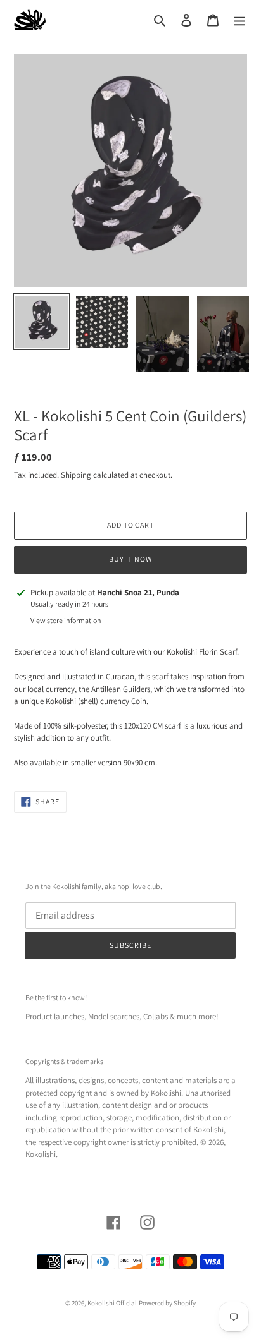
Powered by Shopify (167, 1303)
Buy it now (131, 559)
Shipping (76, 474)
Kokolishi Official (112, 1303)
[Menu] (239, 20)
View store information (65, 620)
